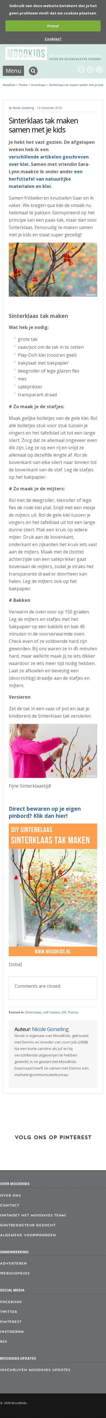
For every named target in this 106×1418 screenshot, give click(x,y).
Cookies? (53, 38)
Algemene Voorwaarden (28, 1235)
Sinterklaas (33, 1012)
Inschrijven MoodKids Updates (35, 1370)
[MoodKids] (53, 58)
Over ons (10, 1195)
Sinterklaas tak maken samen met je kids (76, 85)
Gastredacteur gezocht (27, 1225)
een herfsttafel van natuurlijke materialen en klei (46, 178)
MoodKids (9, 85)
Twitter (8, 1312)
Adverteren (13, 1263)
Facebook (11, 1302)
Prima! (53, 25)
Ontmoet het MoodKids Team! (33, 1215)
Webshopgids (15, 1273)
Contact (9, 1205)
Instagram (12, 1332)
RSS (3, 1342)
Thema (73, 1012)
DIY (64, 1012)
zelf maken (51, 1012)
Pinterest (10, 1322)
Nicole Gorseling (23, 108)
